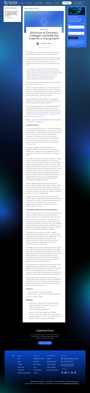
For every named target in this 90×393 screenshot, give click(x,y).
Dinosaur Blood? (33, 292)
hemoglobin (46, 73)
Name (69, 24)
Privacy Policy (70, 44)
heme (37, 73)
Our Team (36, 361)
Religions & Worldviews (24, 373)
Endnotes (11, 18)
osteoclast (34, 71)
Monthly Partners (52, 361)
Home (25, 8)
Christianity (21, 370)
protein (32, 138)
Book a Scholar (51, 367)
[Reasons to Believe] (10, 3)
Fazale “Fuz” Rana (46, 43)
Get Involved (51, 355)
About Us (36, 355)
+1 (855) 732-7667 (68, 361)
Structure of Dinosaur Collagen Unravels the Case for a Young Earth (12, 14)
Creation (31, 8)
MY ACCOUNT (78, 3)
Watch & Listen (46, 342)
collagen (33, 79)
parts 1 (36, 294)
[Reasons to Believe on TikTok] (75, 372)
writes (42, 84)
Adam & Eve (21, 367)
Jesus (19, 361)
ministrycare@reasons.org (70, 358)
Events (49, 358)
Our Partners (37, 364)
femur (51, 75)
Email (69, 30)
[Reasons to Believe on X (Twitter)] (69, 372)
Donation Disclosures (71, 381)
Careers (35, 373)
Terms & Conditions (59, 381)
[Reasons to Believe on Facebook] (62, 372)
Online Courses (51, 364)
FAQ (34, 367)
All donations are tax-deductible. (70, 383)
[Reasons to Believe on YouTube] (65, 372)
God (19, 358)
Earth (36, 8)
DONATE (67, 3)
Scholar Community (52, 370)
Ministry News (37, 370)
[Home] (13, 355)
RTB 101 (30, 296)
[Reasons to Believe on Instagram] (72, 372)
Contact (63, 355)
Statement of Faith (38, 358)
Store (56, 3)
